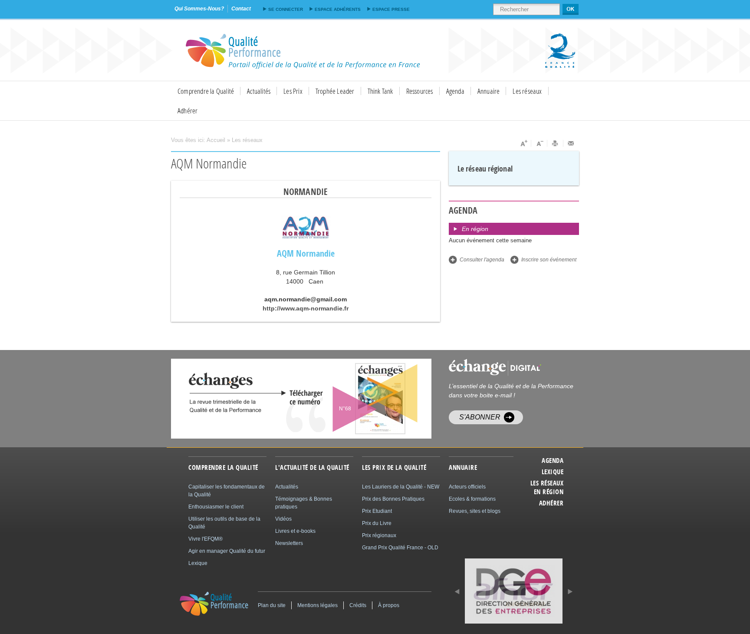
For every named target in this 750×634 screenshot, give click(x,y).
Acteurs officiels (467, 487)
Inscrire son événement (548, 260)
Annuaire (488, 91)
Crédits (357, 605)
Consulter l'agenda (482, 260)
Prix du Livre (376, 523)
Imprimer (555, 143)
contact (241, 9)
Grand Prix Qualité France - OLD (400, 548)
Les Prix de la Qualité (394, 468)
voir (358, 399)
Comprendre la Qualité (206, 91)
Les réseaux (527, 91)
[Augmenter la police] (523, 143)
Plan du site (272, 605)
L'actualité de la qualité (312, 468)
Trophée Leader (335, 91)
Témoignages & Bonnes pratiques (303, 503)
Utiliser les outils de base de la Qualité (224, 523)
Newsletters (289, 543)
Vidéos (283, 519)
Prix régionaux (379, 535)
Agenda (455, 91)
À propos (388, 605)
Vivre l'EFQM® (205, 539)
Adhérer (187, 111)
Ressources (419, 91)
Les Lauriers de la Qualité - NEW (400, 487)
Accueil (216, 140)
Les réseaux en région (546, 487)
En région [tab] (475, 228)
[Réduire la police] (539, 143)
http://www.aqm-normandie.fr (306, 308)
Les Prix (293, 91)
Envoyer (571, 143)
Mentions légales (317, 605)
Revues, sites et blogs (474, 511)
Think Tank (380, 91)
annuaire (463, 468)
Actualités (258, 91)
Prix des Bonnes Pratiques (393, 499)
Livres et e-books (295, 531)
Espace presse (391, 9)
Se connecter (285, 9)
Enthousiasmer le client (215, 507)
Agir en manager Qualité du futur (226, 551)
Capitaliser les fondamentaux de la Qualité (226, 491)
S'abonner (479, 417)
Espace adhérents (338, 9)
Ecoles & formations (472, 499)
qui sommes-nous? (199, 9)
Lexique (552, 472)
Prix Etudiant (377, 511)
